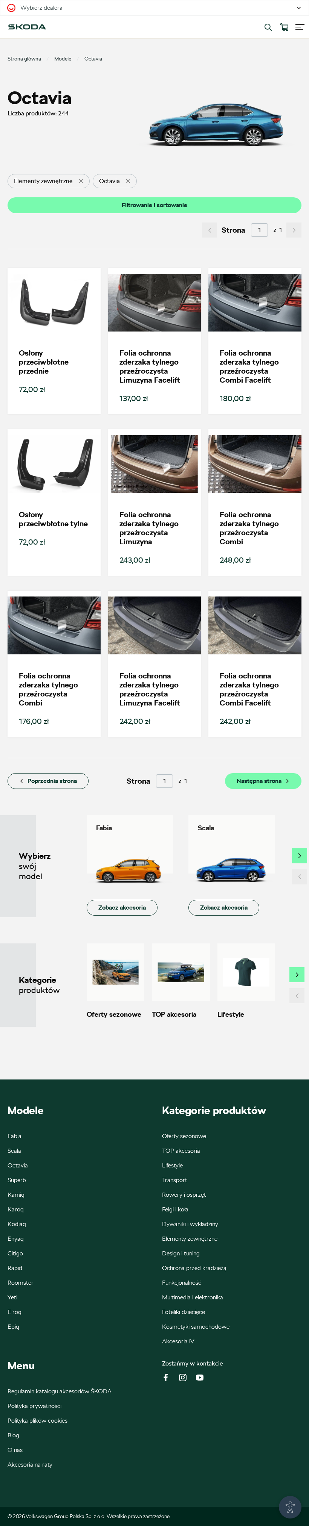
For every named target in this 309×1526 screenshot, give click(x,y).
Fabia (14, 1136)
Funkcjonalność (181, 1282)
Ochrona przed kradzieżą (194, 1268)
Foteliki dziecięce (183, 1312)
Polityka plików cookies (37, 1420)
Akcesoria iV (178, 1341)
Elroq (14, 1312)
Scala (14, 1150)
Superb (17, 1180)
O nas (15, 1449)
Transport (174, 1180)
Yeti (12, 1297)
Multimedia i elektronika (192, 1297)
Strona (233, 230)
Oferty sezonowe (184, 1136)
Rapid (15, 1268)
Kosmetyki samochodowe (195, 1326)
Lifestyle (172, 1165)
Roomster (21, 1282)
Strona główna (24, 59)
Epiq (13, 1326)
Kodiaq (17, 1224)
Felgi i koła (175, 1209)
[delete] (81, 181)
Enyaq (16, 1238)
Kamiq (16, 1194)
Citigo (15, 1253)
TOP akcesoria (181, 1150)
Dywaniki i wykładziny (190, 1224)
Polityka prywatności (34, 1405)
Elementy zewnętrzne (189, 1238)
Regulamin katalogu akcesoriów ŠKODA (60, 1391)
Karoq (16, 1209)
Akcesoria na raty (30, 1464)
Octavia (18, 1165)
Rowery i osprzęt (184, 1194)
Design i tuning (181, 1253)
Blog (13, 1435)
